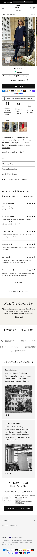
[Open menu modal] (3, 8)
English (4, 537)
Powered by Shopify (8, 545)
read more (6, 148)
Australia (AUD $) (16, 537)
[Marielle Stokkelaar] (18, 8)
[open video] (7, 60)
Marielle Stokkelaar (20, 540)
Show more (18, 282)
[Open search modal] (30, 8)
